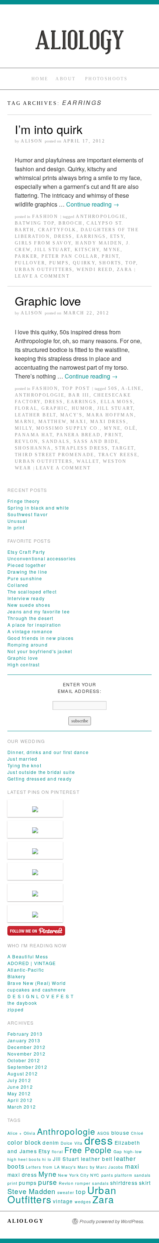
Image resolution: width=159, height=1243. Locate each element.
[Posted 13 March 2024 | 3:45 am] (35, 871)
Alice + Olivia (21, 1133)
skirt (145, 1182)
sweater (65, 1192)
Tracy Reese (118, 454)
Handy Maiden (98, 243)
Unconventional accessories (41, 558)
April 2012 (20, 1100)
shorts (110, 262)
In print (16, 527)
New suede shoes (28, 605)
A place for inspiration (34, 625)
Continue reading (92, 204)
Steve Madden (31, 1191)
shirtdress (124, 1182)
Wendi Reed (95, 269)
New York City (73, 1175)
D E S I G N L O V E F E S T (40, 996)
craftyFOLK (57, 229)
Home (39, 78)
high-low (133, 1151)
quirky (84, 262)
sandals (56, 441)
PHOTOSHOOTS (106, 78)
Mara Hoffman (110, 415)
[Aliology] (79, 41)
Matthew (52, 421)
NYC (95, 1175)
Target (123, 448)
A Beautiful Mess (27, 956)
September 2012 (27, 1067)
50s (113, 388)
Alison (32, 141)
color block (24, 1142)
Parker (26, 256)
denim (51, 1142)
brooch (70, 223)
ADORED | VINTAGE (31, 963)
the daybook (22, 1003)
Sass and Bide (96, 441)
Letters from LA (43, 1167)
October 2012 (23, 1060)
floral (26, 408)
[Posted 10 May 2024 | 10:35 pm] (35, 808)
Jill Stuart (52, 249)
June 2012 (20, 1087)
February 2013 (25, 1034)
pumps (59, 262)
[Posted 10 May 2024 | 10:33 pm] (35, 829)
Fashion (45, 216)
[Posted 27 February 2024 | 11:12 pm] (35, 913)
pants (107, 1175)
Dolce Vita (72, 1143)
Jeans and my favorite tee (38, 611)
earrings (91, 236)
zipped (15, 1009)
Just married (22, 759)
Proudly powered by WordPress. (112, 1221)
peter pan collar (69, 256)
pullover (30, 262)
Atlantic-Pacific (25, 969)
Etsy (117, 236)
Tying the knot (24, 765)
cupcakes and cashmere (36, 989)
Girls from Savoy (43, 243)
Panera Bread (79, 434)
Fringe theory (23, 501)
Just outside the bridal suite (41, 772)
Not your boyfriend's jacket (39, 651)
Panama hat (34, 434)
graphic (54, 408)
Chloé (137, 1133)
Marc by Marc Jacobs (101, 1167)
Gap (118, 1151)
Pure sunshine (25, 578)
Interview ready (26, 598)
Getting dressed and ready (39, 778)
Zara (124, 269)
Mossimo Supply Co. (68, 428)
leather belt (35, 415)
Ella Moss (117, 401)
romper (83, 1183)
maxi (78, 421)
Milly (23, 428)
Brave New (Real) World (36, 983)
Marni (24, 421)
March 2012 (21, 1106)
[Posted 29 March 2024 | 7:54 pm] (35, 850)
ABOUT (65, 78)
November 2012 (26, 1053)
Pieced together (26, 565)
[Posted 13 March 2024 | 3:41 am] (35, 892)
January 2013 (23, 1040)
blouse (120, 1132)
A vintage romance (30, 631)
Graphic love (48, 300)
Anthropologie (100, 216)
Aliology (25, 1221)
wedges (83, 1201)
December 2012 (26, 1047)
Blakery (16, 976)
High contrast (23, 664)
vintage (63, 1201)
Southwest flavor (27, 514)
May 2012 (19, 1093)
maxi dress (108, 421)
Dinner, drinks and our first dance (48, 752)
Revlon (26, 441)
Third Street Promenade (54, 454)
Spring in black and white (38, 507)
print (110, 256)
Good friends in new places (40, 638)
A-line (131, 388)
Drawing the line (27, 571)
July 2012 (19, 1080)
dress (63, 236)
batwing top (34, 223)
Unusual (17, 521)
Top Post (76, 388)
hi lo (46, 1159)
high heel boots (24, 1159)
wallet (88, 461)
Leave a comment (42, 276)
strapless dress (81, 448)
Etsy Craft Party (26, 552)
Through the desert (30, 618)
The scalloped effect (32, 591)
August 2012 (22, 1073)
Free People (88, 1149)
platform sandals (132, 1175)
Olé (130, 428)
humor (82, 408)
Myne (112, 249)
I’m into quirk (48, 128)
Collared (17, 585)
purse (47, 1182)
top (130, 262)
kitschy (87, 249)
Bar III (78, 395)
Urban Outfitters (43, 269)
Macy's (71, 415)
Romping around (27, 644)
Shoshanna (33, 448)
